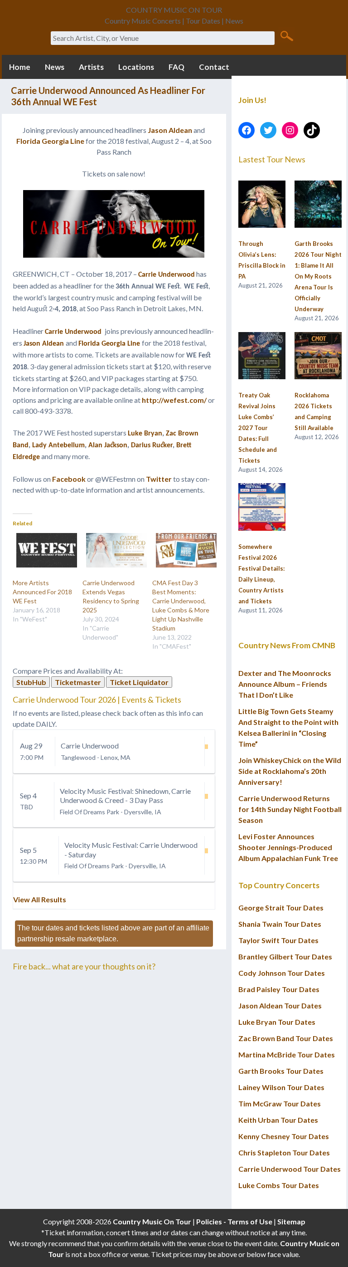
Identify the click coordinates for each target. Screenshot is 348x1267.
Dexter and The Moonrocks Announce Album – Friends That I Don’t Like (284, 684)
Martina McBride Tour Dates (286, 1054)
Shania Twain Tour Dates (279, 924)
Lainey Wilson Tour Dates (281, 1087)
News (54, 67)
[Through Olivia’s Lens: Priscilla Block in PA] (261, 205)
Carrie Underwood (166, 275)
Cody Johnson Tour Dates (281, 973)
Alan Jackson (107, 445)
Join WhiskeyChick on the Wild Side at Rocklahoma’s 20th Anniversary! (289, 771)
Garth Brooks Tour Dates (281, 1070)
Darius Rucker (152, 445)
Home (19, 67)
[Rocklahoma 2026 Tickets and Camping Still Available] (318, 356)
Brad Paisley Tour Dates (278, 989)
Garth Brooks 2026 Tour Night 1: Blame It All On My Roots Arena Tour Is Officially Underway (318, 276)
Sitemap (291, 1221)
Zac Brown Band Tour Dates (285, 1038)
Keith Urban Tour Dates (278, 1119)
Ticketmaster (78, 682)
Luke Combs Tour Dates (278, 1185)
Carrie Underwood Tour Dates (289, 1168)
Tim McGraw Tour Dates (279, 1103)
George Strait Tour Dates (281, 907)
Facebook (69, 479)
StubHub (31, 682)
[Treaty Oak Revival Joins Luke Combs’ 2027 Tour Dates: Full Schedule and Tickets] (261, 356)
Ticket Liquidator (139, 682)
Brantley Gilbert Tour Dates (285, 956)
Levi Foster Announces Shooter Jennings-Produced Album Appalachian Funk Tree (288, 847)
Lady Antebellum (58, 445)
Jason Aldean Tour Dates (280, 1005)
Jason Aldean (170, 130)
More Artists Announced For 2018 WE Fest (42, 592)
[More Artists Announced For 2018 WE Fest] (43, 550)
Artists (91, 67)
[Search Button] (286, 35)
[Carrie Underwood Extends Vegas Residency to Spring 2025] (112, 550)
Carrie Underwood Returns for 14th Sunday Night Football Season (290, 809)
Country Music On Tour (152, 1221)
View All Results (39, 899)
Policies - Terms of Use (234, 1221)
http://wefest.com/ (174, 400)
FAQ (176, 67)
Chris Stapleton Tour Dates (284, 1152)
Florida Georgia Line (50, 141)
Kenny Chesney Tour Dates (283, 1136)
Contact (214, 67)
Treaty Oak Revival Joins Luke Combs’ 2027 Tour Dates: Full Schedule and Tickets (257, 427)
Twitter (159, 479)
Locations (136, 67)
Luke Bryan (145, 433)
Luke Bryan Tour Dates (276, 1022)
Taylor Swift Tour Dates (278, 940)
